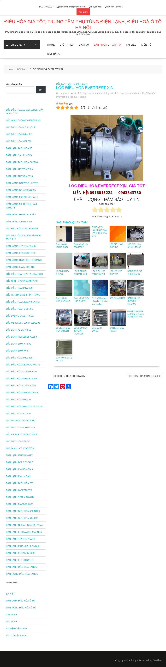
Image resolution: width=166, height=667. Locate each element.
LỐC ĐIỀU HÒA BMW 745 (116, 246)
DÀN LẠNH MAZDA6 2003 (19, 504)
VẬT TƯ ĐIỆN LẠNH (78, 83)
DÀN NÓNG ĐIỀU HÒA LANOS (22, 573)
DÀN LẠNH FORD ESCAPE (19, 462)
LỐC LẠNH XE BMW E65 (116, 272)
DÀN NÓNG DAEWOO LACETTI (22, 183)
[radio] (95, 210)
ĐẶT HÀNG (53, 54)
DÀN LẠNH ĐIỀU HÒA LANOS (21, 566)
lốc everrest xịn (78, 96)
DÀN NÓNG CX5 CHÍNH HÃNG (134, 272)
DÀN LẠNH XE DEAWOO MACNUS (133, 301)
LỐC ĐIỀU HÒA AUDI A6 (18, 413)
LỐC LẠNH (61, 83)
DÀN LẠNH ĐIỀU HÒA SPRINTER (23, 511)
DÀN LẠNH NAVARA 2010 (19, 176)
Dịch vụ (84, 44)
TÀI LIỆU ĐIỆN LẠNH (16, 628)
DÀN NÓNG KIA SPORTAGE (81, 246)
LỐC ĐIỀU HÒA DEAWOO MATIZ (23, 364)
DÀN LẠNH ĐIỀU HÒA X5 (117, 329)
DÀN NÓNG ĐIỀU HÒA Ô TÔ (21, 607)
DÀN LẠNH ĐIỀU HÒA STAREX (22, 518)
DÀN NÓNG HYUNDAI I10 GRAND (24, 259)
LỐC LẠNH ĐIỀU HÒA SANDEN (63, 329)
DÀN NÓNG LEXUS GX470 (62, 246)
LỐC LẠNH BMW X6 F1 (18, 350)
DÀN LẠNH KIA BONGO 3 (19, 469)
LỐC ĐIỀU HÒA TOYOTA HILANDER (80, 331)
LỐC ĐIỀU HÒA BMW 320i (19, 287)
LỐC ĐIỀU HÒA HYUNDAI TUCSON (24, 406)
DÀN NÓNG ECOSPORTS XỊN (21, 253)
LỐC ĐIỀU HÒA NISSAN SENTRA (23, 301)
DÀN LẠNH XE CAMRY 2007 (20, 552)
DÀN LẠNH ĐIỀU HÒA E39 (19, 483)
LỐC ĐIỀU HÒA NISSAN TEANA (134, 246)
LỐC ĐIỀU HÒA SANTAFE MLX (80, 272)
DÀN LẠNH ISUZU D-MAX (19, 455)
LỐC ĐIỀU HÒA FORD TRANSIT (98, 272)
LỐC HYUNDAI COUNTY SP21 (21, 420)
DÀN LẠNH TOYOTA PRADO (20, 538)
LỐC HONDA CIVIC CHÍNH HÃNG (23, 294)
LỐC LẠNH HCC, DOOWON (20, 448)
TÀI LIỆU (131, 44)
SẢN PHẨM (100, 44)
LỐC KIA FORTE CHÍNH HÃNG (21, 434)
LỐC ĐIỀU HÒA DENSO (63, 272)
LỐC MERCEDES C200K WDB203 (23, 322)
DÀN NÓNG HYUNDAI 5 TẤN (21, 214)
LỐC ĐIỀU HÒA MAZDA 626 (20, 427)
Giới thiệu (67, 44)
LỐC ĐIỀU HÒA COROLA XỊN (70, 375)
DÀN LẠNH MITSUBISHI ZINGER (23, 545)
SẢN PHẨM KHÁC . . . (117, 299)
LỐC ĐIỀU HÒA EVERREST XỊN (21, 378)
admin (66, 93)
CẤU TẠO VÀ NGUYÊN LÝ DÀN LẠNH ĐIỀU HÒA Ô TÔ (99, 231)
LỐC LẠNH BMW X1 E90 (18, 343)
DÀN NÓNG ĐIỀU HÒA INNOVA (81, 299)
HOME (51, 44)
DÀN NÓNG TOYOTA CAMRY (21, 246)
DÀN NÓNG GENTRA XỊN (19, 221)
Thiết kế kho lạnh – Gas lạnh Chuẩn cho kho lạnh (99, 301)
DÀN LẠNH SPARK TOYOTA (20, 497)
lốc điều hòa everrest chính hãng (92, 93)
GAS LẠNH (11, 614)
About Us (83, 11)
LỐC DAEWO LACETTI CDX (20, 315)
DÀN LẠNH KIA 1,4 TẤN (18, 476)
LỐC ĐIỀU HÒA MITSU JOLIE (21, 127)
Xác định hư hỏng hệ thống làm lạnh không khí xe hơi (135, 313)
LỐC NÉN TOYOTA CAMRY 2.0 (22, 280)
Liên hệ (146, 44)
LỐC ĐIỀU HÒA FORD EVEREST (22, 228)
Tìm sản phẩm (14, 84)
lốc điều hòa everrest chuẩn (126, 93)
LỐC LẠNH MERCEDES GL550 (21, 336)
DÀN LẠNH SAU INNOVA (19, 155)
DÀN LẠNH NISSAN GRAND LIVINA (24, 525)
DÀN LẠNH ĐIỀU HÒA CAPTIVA (22, 162)
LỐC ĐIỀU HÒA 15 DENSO (19, 308)
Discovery (18, 44)
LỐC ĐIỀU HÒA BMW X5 (18, 399)
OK (40, 89)
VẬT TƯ (116, 44)
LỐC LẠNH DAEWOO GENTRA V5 (23, 120)
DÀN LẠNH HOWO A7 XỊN (19, 169)
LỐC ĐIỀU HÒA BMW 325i (19, 357)
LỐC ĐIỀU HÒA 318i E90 (18, 141)
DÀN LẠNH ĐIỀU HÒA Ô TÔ (20, 600)
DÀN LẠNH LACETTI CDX (19, 490)
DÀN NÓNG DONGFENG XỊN (63, 299)
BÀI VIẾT (10, 593)
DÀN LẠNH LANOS (97, 329)
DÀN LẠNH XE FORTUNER (19, 559)
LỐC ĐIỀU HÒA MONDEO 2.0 (143, 375)
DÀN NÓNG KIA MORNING (20, 266)
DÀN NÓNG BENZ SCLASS (64, 359)
